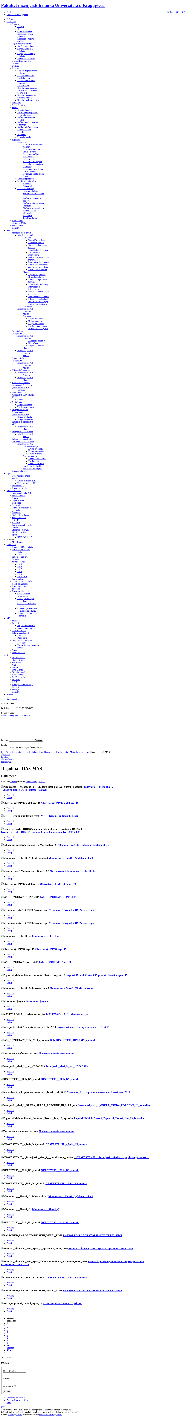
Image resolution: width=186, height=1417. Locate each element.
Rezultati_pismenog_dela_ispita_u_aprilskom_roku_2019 (100, 1248)
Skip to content (13, 699)
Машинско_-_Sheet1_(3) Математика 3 (72, 988)
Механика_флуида (37, 1001)
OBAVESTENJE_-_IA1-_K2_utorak (66, 1183)
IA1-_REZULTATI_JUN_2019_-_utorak (73, 1040)
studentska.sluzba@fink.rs (50, 1414)
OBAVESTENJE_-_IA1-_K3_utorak (66, 1144)
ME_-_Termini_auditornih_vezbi (59, 815)
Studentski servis (13, 752)
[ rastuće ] (42, 781)
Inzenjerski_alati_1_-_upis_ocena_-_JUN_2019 (83, 1027)
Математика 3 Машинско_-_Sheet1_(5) (72, 871)
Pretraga (5, 740)
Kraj (9, 1350)
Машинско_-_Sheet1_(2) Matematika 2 (70, 1196)
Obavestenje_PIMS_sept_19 (51, 949)
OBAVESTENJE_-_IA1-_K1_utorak (66, 1277)
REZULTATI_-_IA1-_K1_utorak (60, 1222)
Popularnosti (31, 781)
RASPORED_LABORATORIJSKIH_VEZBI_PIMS (92, 1235)
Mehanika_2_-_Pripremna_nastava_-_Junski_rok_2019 (98, 1092)
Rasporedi (26, 752)
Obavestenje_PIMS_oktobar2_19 (60, 802)
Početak (4, 757)
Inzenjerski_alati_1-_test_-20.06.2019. (67, 1066)
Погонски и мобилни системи (56, 1053)
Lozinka (6, 1378)
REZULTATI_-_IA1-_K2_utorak (60, 1170)
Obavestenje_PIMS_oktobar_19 (58, 883)
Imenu (13, 781)
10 (8, 1345)
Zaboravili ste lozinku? (16, 1398)
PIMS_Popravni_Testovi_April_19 (62, 1303)
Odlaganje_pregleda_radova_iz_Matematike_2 (83, 844)
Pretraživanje (6, 762)
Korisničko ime (9, 1371)
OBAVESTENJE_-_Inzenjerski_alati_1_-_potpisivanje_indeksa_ (112, 1157)
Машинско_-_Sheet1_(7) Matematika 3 (70, 858)
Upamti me (8, 1386)
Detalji (9, 797)
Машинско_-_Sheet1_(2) (46, 1209)
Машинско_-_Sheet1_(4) (46, 936)
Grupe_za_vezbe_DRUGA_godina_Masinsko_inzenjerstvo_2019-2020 (40, 832)
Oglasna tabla (37, 752)
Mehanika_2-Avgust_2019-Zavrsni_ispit (71, 923)
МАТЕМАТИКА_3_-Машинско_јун (67, 1014)
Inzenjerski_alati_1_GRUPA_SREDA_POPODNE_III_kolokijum (114, 1105)
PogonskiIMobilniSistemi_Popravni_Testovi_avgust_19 (97, 975)
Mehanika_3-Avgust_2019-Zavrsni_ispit (71, 910)
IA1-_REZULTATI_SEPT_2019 (58, 897)
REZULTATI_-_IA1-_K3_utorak (60, 1079)
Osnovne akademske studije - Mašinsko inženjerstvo (66, 752)
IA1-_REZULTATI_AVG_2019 (56, 962)
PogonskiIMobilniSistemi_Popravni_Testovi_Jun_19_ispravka (109, 1118)
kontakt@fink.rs (15, 1414)
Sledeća (10, 1348)
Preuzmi (10, 795)
